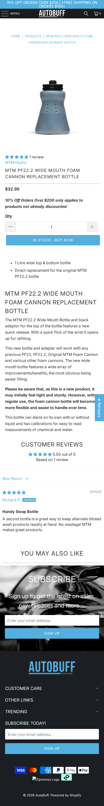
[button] (16, 156)
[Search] (86, 13)
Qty (8, 216)
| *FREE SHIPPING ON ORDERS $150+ (68, 4)
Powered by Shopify (66, 795)
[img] (14, 492)
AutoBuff (42, 795)
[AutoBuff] (52, 13)
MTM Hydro (16, 162)
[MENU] (2, 13)
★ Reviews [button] (99, 407)
